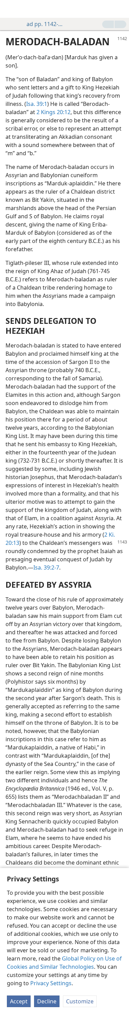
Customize (80, 1001)
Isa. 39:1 (36, 104)
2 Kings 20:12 (53, 112)
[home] (10, 8)
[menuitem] (10, 8)
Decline (46, 1001)
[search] (120, 8)
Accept (19, 1001)
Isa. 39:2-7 (46, 567)
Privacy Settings (51, 983)
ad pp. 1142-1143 (45, 24)
